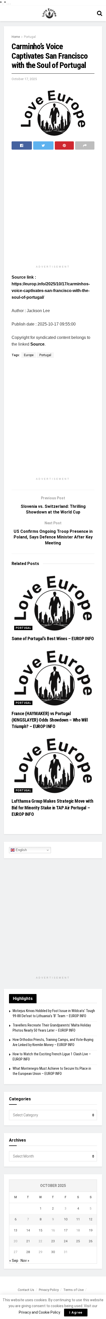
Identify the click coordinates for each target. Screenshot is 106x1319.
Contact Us (26, 1290)
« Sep (13, 1260)
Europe (28, 355)
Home (16, 37)
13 (15, 1230)
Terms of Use (73, 1290)
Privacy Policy (49, 1290)
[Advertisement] (53, 208)
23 (53, 1241)
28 (28, 1252)
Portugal (30, 37)
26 (90, 1241)
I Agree (75, 1312)
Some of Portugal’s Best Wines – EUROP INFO (53, 638)
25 (78, 1241)
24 (65, 1241)
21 (28, 1241)
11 (78, 1219)
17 (65, 1230)
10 (65, 1219)
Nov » (25, 1260)
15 (40, 1230)
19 (90, 1230)
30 (53, 1252)
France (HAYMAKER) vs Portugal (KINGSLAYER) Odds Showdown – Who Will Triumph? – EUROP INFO (50, 720)
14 (28, 1230)
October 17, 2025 (24, 79)
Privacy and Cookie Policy (39, 1312)
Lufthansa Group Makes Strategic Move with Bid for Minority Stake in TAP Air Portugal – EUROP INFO (52, 807)
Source (37, 344)
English (21, 850)
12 (90, 1219)
